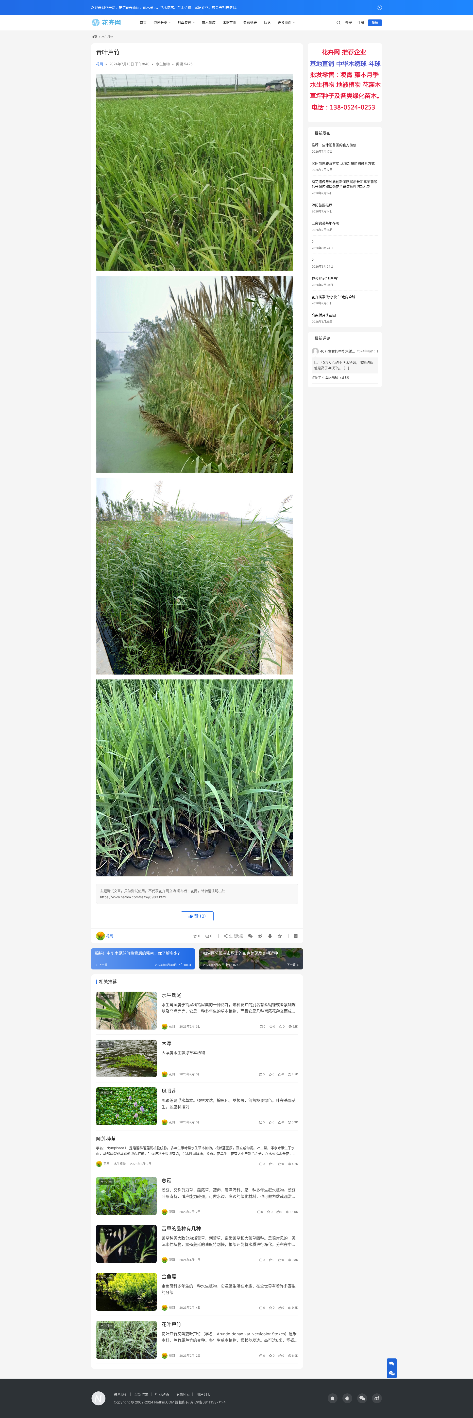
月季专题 (184, 22)
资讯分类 (160, 22)
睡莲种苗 (106, 1139)
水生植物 (163, 64)
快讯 (267, 22)
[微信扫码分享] (250, 936)
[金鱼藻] (126, 1292)
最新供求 (141, 1394)
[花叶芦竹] (126, 1340)
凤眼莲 (169, 1091)
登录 (348, 22)
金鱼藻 (169, 1277)
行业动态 (162, 1394)
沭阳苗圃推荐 (322, 205)
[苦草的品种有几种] (126, 1244)
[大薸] (126, 1059)
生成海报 (235, 936)
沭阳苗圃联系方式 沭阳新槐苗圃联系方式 (343, 163)
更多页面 (284, 22)
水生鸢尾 (171, 995)
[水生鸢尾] (126, 1011)
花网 (99, 64)
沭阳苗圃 (229, 22)
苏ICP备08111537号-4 (208, 1402)
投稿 (375, 22)
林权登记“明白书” (325, 278)
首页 (143, 22)
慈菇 (166, 1181)
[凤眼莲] (126, 1106)
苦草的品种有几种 (181, 1229)
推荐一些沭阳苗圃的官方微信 (334, 145)
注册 (360, 22)
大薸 (166, 1043)
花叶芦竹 (171, 1324)
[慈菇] (126, 1196)
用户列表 (203, 1394)
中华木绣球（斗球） (336, 378)
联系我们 (121, 1394)
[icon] (333, 1398)
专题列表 (250, 22)
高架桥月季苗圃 (324, 315)
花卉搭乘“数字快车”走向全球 (333, 297)
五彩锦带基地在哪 (325, 223)
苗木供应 (209, 22)
